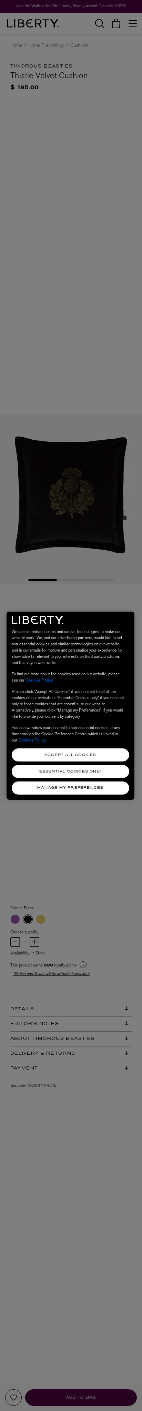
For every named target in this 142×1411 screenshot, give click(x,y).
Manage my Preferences (70, 787)
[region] (70, 706)
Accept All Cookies (70, 755)
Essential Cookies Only (70, 771)
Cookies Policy (39, 680)
